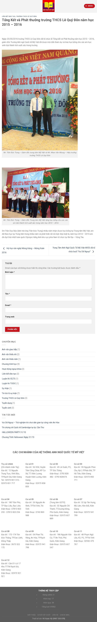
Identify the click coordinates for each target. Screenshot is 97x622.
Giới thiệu (31, 615)
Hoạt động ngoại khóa (11, 369)
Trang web (9, 317)
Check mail (65, 615)
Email (8, 305)
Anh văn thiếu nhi (9, 354)
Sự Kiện (5, 388)
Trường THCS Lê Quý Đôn (26, 16)
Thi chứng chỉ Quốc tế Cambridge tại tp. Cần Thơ (23, 427)
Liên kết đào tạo (8, 16)
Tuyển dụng (7, 403)
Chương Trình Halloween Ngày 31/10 (18, 437)
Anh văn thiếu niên (10, 359)
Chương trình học (9, 364)
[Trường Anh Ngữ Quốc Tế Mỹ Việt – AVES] (48, 6)
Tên (7, 294)
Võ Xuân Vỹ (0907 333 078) (53, 619)
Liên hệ (55, 615)
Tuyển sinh (6, 408)
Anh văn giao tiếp (9, 349)
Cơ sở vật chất (44, 615)
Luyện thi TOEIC (9, 383)
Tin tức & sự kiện (9, 393)
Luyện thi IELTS (8, 378)
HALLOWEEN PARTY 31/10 (14, 432)
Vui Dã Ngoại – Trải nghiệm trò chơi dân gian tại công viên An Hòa (30, 422)
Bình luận (10, 272)
